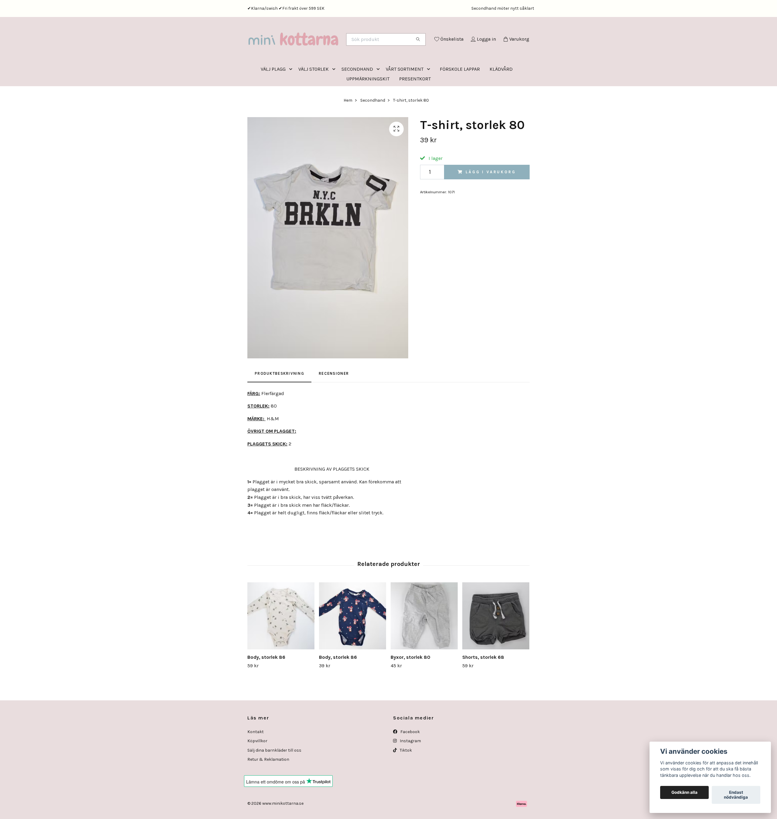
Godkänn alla (684, 792)
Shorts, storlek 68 (483, 682)
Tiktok (405, 775)
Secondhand (372, 125)
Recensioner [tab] (334, 398)
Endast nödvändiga (736, 795)
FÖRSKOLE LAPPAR (460, 94)
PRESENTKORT (415, 104)
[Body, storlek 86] (280, 641)
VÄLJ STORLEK (313, 94)
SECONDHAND (357, 94)
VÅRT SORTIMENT (404, 94)
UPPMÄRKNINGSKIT (367, 104)
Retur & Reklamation (268, 784)
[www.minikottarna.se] (318, 47)
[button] (292, 94)
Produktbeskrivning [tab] (279, 398)
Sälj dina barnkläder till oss (274, 775)
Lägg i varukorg (491, 197)
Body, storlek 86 (266, 682)
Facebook (409, 757)
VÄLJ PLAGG (273, 94)
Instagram (410, 766)
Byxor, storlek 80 (410, 682)
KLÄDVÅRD (501, 94)
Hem (348, 125)
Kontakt (255, 757)
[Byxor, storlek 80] (424, 641)
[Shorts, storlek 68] (495, 641)
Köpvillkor (257, 766)
